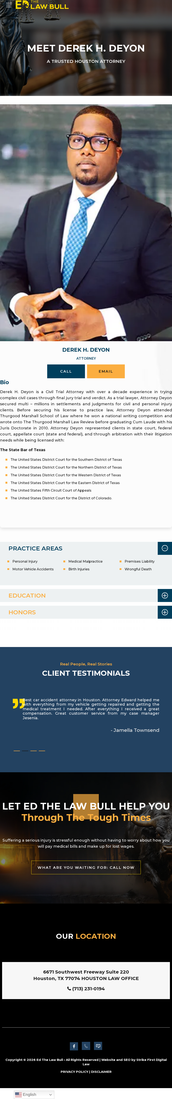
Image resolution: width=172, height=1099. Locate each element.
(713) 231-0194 (88, 989)
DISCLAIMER (101, 1072)
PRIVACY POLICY (74, 1072)
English (29, 1094)
